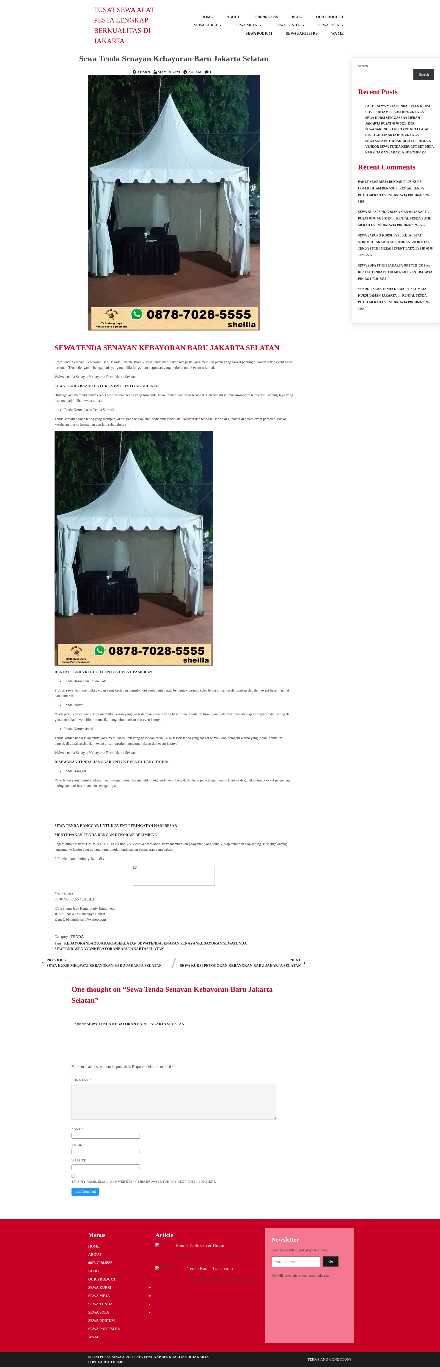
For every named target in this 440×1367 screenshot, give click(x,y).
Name (78, 1129)
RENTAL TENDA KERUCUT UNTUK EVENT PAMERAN (103, 672)
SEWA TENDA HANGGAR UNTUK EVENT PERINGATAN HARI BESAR (116, 826)
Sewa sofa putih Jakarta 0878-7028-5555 (391, 265)
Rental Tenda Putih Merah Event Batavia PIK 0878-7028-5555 (394, 195)
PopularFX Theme (105, 1362)
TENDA (77, 937)
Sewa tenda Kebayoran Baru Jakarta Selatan (135, 1024)
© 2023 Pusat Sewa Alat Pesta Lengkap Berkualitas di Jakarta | (149, 1357)
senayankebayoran (201, 943)
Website (79, 1160)
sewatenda (235, 943)
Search (363, 66)
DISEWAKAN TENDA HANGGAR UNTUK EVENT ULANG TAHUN (112, 762)
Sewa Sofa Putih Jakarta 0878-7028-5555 (398, 141)
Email (78, 1144)
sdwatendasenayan (159, 943)
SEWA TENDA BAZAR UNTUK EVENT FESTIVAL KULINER (107, 386)
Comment (81, 1080)
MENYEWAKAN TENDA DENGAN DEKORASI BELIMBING (106, 835)
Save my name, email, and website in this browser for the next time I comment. (144, 1181)
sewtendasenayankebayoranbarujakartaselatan (109, 949)
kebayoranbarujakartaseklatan (101, 943)
